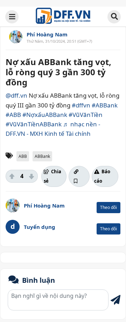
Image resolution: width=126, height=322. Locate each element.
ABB (23, 156)
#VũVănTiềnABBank (34, 124)
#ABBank (105, 105)
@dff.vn (16, 95)
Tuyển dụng (39, 226)
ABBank (42, 156)
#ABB (13, 115)
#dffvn (81, 105)
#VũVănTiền (86, 115)
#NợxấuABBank (44, 115)
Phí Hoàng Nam (47, 34)
